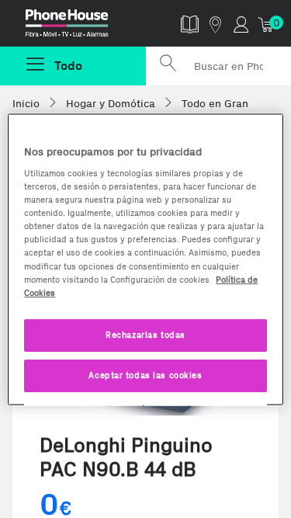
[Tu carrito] (266, 23)
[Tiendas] (215, 23)
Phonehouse (79, 26)
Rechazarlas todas (145, 334)
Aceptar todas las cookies (145, 374)
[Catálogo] (190, 23)
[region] (145, 259)
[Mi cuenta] (241, 23)
